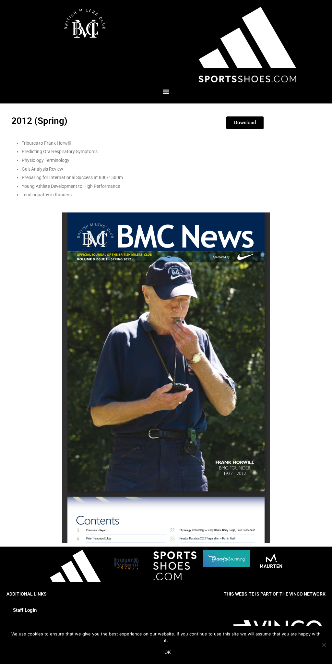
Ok (167, 652)
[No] (324, 645)
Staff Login (25, 610)
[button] (166, 91)
